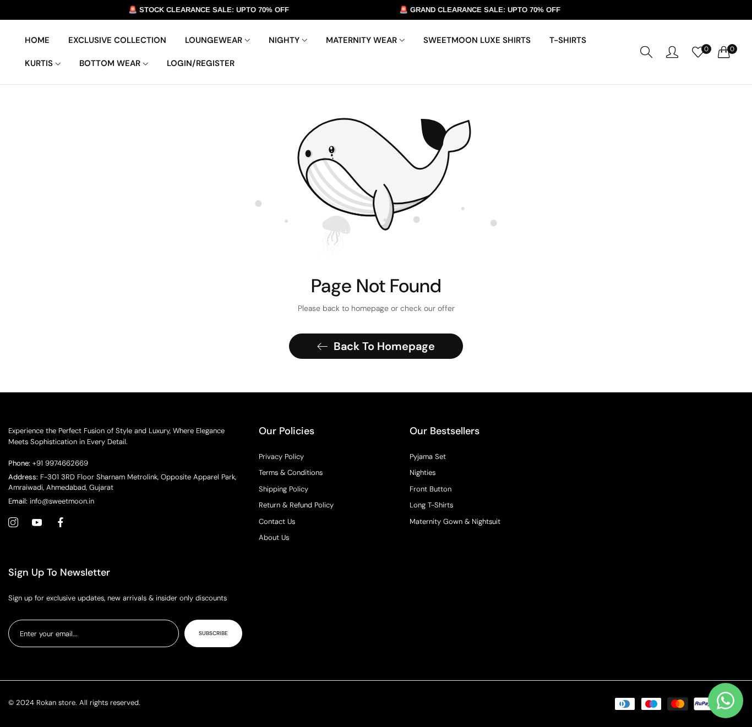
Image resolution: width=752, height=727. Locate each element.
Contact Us (277, 521)
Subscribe (213, 633)
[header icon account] (672, 52)
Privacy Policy (281, 456)
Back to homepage (384, 346)
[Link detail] (13, 522)
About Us (274, 537)
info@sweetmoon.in (51, 501)
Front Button (430, 489)
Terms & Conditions (291, 472)
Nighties (422, 472)
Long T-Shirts (431, 505)
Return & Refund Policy (296, 505)
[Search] (646, 52)
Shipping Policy (283, 489)
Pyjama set (428, 456)
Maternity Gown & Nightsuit (455, 521)
